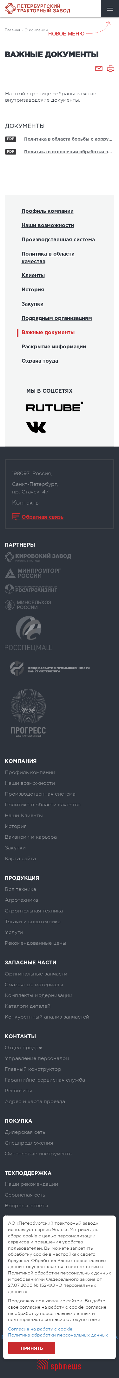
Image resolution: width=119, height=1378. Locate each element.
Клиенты (33, 275)
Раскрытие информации (54, 347)
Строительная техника (34, 911)
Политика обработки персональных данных (58, 1334)
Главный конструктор (33, 1069)
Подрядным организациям (57, 318)
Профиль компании (48, 211)
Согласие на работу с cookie (40, 1328)
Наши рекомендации (31, 1184)
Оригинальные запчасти (36, 974)
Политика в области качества (48, 258)
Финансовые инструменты (39, 1154)
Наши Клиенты (24, 815)
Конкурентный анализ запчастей (47, 1017)
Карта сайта (20, 858)
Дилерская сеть (25, 1132)
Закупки (32, 304)
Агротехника (21, 900)
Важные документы (48, 332)
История (33, 290)
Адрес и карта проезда (35, 1101)
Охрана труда (40, 361)
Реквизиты (18, 1091)
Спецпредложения (29, 1143)
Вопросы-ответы (26, 1206)
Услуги (14, 932)
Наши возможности (48, 225)
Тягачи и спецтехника (33, 921)
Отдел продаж (24, 1048)
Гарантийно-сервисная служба (45, 1080)
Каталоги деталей (27, 1006)
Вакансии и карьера (31, 837)
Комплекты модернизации (38, 995)
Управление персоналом (37, 1058)
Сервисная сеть (25, 1195)
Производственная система (58, 240)
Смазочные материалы (34, 984)
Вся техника (20, 889)
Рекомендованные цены (35, 943)
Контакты (26, 502)
